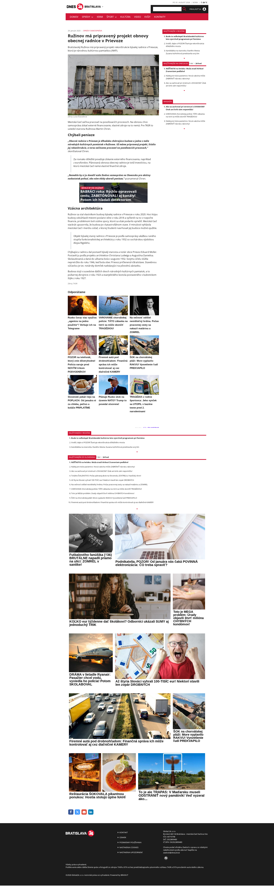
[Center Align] (184, 9)
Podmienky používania (130, 842)
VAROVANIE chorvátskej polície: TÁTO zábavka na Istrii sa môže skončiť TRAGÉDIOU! (185, 115)
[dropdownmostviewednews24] (184, 91)
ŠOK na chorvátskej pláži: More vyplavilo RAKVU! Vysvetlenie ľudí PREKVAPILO (104, 498)
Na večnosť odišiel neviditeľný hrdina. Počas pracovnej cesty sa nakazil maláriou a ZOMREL (109, 484)
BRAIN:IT (124, 875)
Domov (74, 16)
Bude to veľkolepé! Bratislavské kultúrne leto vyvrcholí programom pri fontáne (185, 37)
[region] (102, 6)
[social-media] (165, 858)
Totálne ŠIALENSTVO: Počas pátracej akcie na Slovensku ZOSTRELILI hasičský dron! (106, 475)
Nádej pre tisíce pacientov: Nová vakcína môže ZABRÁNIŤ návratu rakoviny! (185, 77)
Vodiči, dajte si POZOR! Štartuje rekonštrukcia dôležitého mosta (98, 442)
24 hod (199, 63)
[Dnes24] (92, 6)
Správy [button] (86, 16)
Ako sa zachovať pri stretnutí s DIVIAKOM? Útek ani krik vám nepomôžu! (186, 84)
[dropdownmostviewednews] (184, 59)
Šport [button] (111, 16)
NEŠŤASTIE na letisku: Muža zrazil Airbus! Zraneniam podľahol (185, 70)
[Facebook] (71, 812)
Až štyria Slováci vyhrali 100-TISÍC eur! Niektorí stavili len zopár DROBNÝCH (102, 480)
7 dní (191, 63)
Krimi (100, 16)
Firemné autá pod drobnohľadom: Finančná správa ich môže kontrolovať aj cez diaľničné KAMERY (112, 502)
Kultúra (125, 16)
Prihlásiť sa (196, 9)
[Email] (84, 812)
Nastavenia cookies (128, 847)
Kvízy (147, 16)
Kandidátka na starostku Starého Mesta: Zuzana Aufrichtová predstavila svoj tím (183, 52)
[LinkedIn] (91, 812)
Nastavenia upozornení (131, 852)
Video (137, 16)
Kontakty (159, 16)
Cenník (122, 837)
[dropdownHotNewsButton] (184, 129)
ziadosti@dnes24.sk (171, 852)
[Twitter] (77, 812)
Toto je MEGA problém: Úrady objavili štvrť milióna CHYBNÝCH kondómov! (102, 493)
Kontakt (123, 832)
